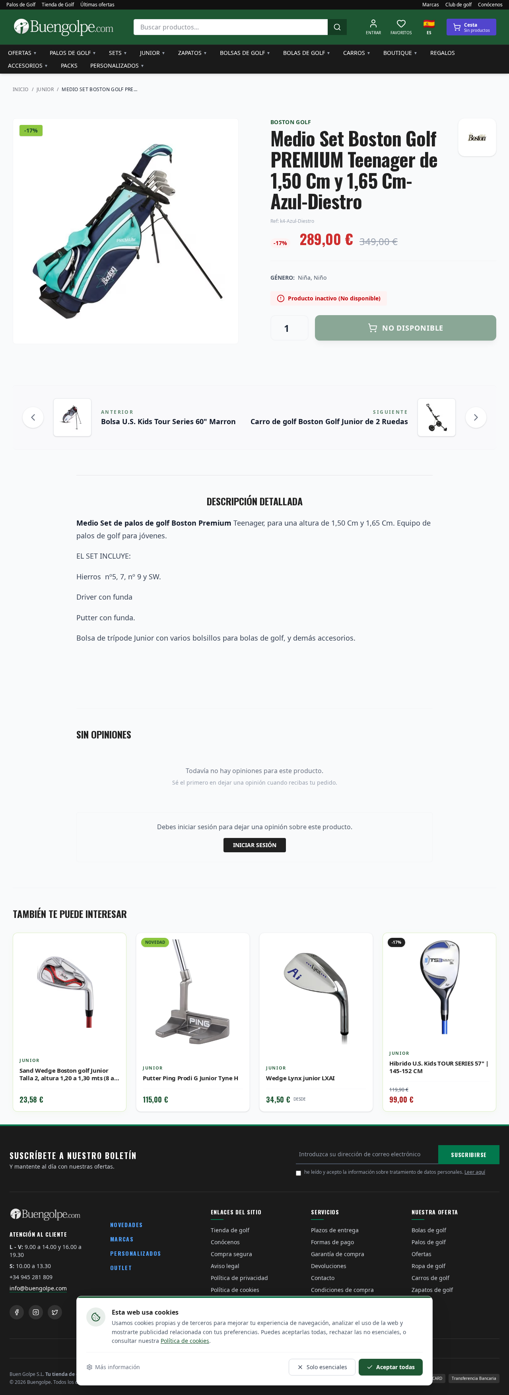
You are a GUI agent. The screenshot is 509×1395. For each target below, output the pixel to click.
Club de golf (458, 5)
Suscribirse (469, 1154)
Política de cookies (185, 1340)
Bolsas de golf (245, 53)
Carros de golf (430, 1278)
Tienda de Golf (58, 5)
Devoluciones (328, 1266)
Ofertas (22, 53)
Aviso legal (225, 1266)
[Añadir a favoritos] (114, 945)
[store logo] (64, 27)
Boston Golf (290, 122)
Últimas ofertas (97, 5)
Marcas (430, 5)
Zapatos (192, 53)
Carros (357, 53)
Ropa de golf (428, 1266)
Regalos (442, 53)
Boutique (400, 53)
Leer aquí (474, 1172)
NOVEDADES (126, 1224)
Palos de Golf (20, 5)
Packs (69, 65)
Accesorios (28, 65)
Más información (117, 1367)
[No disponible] (361, 962)
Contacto (322, 1278)
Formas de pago (332, 1242)
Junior (152, 53)
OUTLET (121, 1267)
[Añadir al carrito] (114, 962)
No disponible (413, 328)
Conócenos (490, 5)
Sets (118, 53)
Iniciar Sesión (254, 845)
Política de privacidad (239, 1278)
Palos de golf (73, 53)
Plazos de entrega (335, 1230)
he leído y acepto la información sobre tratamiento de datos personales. (394, 1172)
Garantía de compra (337, 1254)
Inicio (21, 89)
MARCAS (122, 1239)
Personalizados (117, 65)
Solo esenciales (327, 1367)
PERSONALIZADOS (135, 1253)
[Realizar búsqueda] (337, 27)
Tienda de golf (230, 1230)
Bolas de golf (306, 53)
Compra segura (231, 1254)
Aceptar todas (395, 1367)
